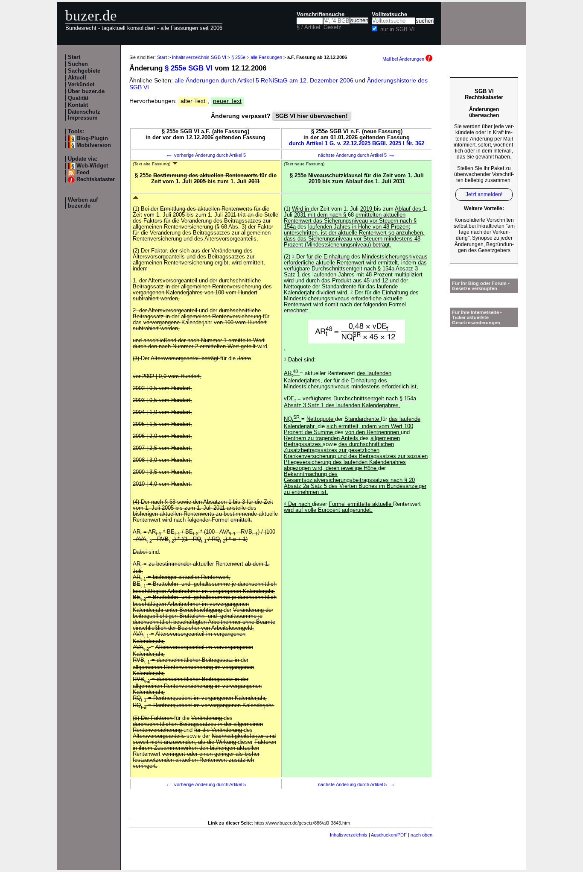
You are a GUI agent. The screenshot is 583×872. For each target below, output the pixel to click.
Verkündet (81, 85)
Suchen (78, 64)
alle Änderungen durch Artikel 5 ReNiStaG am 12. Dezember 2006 (265, 80)
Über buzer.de (86, 91)
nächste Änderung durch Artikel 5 (356, 155)
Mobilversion (93, 145)
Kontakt (78, 105)
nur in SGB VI (397, 29)
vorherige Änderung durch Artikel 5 (206, 155)
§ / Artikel (308, 27)
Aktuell (77, 78)
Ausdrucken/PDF (389, 834)
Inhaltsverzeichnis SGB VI (199, 57)
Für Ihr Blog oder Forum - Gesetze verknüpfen (481, 286)
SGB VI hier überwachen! (311, 115)
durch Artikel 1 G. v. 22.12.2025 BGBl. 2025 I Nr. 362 (356, 144)
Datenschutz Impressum (84, 115)
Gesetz (332, 27)
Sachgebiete (84, 71)
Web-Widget (92, 166)
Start (74, 57)
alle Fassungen (266, 57)
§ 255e (238, 57)
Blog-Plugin (92, 138)
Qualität (78, 98)
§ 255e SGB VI (189, 68)
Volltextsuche (389, 15)
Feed (82, 173)
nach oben (421, 834)
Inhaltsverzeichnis (348, 834)
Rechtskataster (95, 179)
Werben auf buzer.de (83, 203)
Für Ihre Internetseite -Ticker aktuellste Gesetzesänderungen (477, 317)
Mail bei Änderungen (404, 59)
